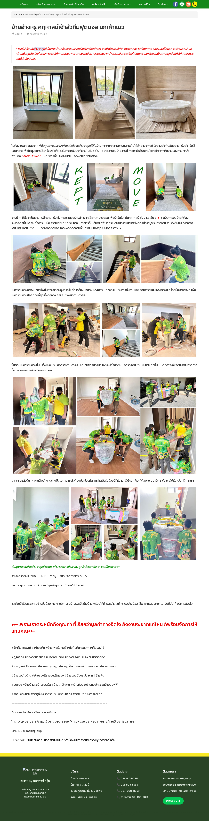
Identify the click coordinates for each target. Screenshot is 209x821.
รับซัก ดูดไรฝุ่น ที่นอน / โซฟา (86, 791)
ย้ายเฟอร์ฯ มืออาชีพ (74, 4)
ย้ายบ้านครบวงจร (80, 778)
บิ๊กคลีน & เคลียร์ (80, 785)
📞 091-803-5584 (127, 785)
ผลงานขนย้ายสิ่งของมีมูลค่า (27, 14)
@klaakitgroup (32, 731)
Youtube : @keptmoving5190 (179, 785)
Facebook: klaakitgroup (177, 778)
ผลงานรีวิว (144, 4)
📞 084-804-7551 (127, 778)
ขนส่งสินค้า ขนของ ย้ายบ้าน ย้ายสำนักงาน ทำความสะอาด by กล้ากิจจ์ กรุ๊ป (71, 740)
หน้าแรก (24, 4)
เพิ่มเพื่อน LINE (173, 801)
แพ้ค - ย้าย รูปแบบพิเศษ (84, 797)
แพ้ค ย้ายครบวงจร (45, 4)
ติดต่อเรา (163, 4)
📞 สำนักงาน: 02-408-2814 (132, 797)
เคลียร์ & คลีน (99, 4)
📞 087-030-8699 (128, 791)
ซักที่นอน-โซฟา (122, 4)
